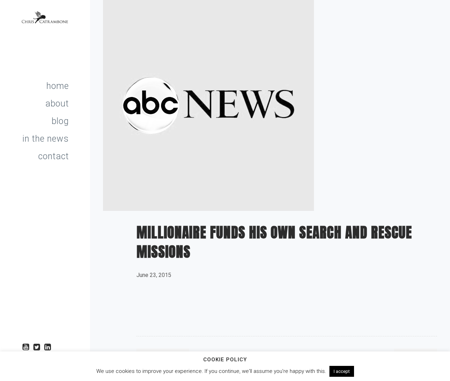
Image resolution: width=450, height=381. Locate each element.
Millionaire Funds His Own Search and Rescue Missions (274, 242)
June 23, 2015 (153, 275)
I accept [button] (342, 371)
